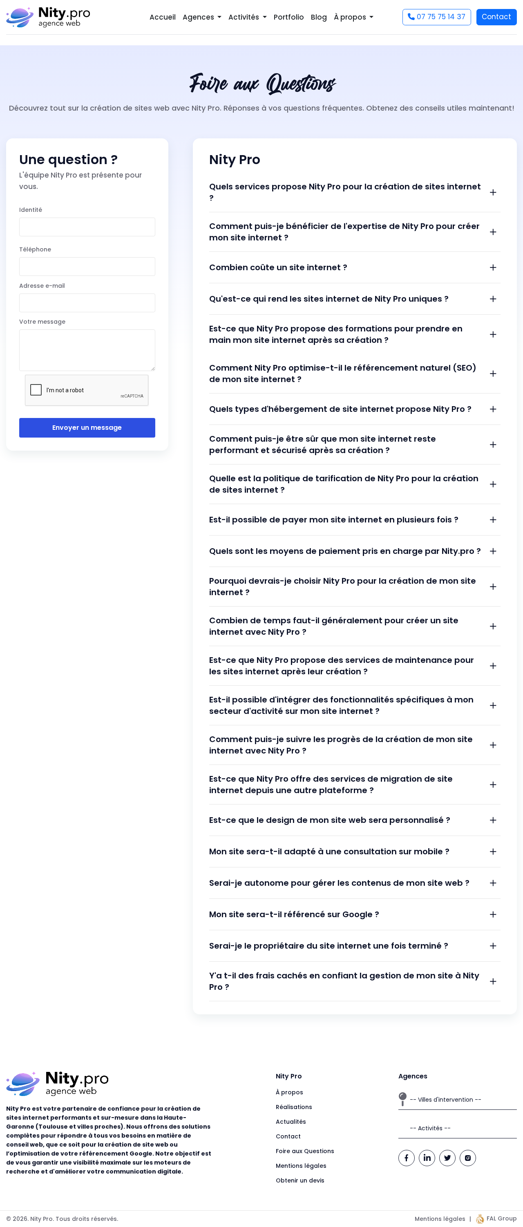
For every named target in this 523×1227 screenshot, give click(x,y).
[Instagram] (468, 1158)
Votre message (42, 322)
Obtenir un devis (300, 1180)
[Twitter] (447, 1158)
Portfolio (289, 17)
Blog (319, 17)
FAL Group (501, 1218)
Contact (496, 17)
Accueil (163, 17)
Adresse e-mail (42, 286)
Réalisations (294, 1107)
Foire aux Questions (305, 1151)
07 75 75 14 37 (440, 17)
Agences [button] (199, 17)
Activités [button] (244, 17)
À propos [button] (351, 17)
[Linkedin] (427, 1158)
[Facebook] (406, 1158)
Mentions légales (301, 1166)
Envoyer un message (87, 427)
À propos (289, 1092)
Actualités (291, 1122)
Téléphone (35, 249)
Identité (30, 210)
